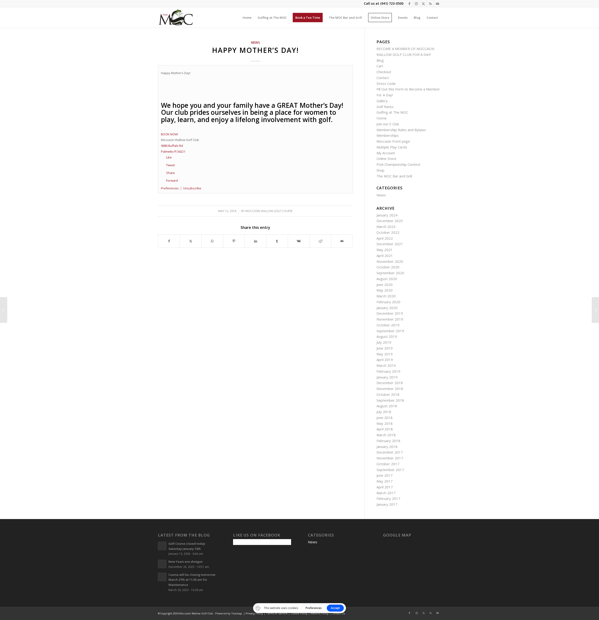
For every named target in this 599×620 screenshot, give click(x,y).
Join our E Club (387, 124)
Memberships (387, 135)
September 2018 (390, 400)
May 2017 (384, 481)
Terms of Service (277, 613)
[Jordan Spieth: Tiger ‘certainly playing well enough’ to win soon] (595, 310)
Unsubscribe (192, 188)
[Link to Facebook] (409, 3)
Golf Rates (385, 106)
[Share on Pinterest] (234, 241)
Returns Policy (319, 613)
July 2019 (383, 342)
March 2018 (386, 435)
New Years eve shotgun (185, 561)
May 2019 (384, 354)
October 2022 (387, 232)
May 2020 (384, 290)
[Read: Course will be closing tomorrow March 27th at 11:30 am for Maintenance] (162, 577)
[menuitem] (247, 17)
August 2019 (386, 336)
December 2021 (389, 244)
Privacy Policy (254, 613)
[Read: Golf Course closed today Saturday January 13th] (162, 546)
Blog (380, 60)
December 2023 (389, 220)
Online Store (386, 158)
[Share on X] (190, 241)
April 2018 (384, 429)
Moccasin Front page (393, 141)
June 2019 (384, 348)
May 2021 (384, 249)
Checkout (383, 71)
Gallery (382, 100)
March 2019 (386, 365)
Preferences (170, 188)
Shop (380, 170)
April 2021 (384, 255)
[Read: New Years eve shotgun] (162, 564)
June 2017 (384, 475)
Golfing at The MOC (392, 112)
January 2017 (387, 504)
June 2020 (384, 284)
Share (170, 173)
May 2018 (384, 423)
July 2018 (383, 411)
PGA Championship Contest (398, 164)
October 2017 (387, 463)
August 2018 (386, 406)
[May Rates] (3, 310)
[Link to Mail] (437, 3)
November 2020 (389, 261)
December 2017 (389, 452)
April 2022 (384, 238)
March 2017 (386, 492)
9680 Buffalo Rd (172, 146)
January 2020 (387, 307)
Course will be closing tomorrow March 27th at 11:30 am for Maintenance (191, 580)
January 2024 (387, 215)
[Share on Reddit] (320, 241)
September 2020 (390, 272)
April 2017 (384, 487)
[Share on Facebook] (169, 241)
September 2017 (390, 469)
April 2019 (384, 359)
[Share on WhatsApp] (212, 241)
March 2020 (386, 296)
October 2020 (387, 267)
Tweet (170, 165)
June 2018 (384, 417)
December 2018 (389, 382)
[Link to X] (423, 3)
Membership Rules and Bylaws (401, 129)
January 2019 (387, 377)
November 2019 (389, 319)
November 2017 (389, 458)
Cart (379, 66)
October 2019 (387, 325)
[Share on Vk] (298, 241)
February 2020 (388, 301)
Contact (382, 77)
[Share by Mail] (342, 241)
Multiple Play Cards (391, 147)
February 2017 (388, 498)
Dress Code (386, 83)
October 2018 (387, 394)
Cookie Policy (299, 613)
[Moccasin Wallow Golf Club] (176, 17)
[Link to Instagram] (416, 3)
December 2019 (389, 313)
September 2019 (390, 330)
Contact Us (338, 613)
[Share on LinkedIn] (255, 241)
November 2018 (389, 388)
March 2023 (386, 226)
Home (381, 118)
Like (168, 157)
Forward (172, 180)
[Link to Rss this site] (430, 3)
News (255, 42)
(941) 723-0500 (391, 3)
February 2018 (388, 440)
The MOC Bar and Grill (394, 176)
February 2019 (388, 371)
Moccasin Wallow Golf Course (268, 211)
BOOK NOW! (169, 134)
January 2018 (387, 446)
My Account (385, 153)
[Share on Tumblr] (277, 241)
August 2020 (386, 278)
